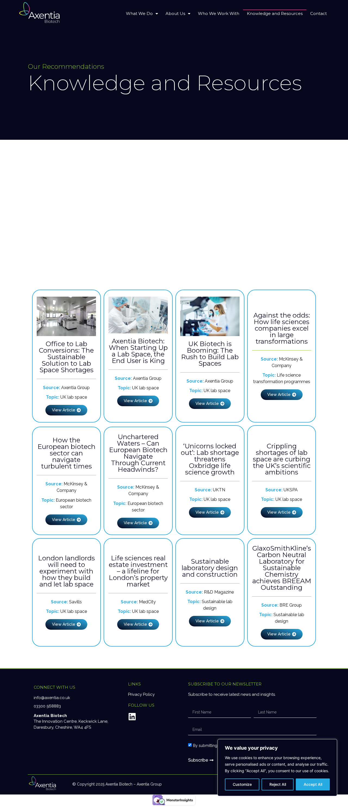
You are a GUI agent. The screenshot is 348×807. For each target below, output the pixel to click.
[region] (277, 767)
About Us (175, 13)
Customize (242, 784)
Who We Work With (218, 13)
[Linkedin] (132, 717)
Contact (318, 13)
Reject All (277, 784)
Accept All (313, 784)
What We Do (139, 13)
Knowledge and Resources (275, 13)
